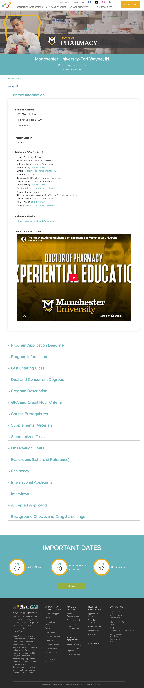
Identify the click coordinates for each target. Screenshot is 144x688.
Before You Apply (51, 613)
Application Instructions (30, 7)
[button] (74, 95)
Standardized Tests (52, 636)
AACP (98, 685)
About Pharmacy (94, 630)
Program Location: (23, 137)
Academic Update (52, 644)
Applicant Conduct (56, 7)
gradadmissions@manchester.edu (39, 170)
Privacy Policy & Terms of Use (75, 685)
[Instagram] (103, 2)
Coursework (50, 632)
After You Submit (51, 648)
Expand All (13, 86)
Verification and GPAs (51, 653)
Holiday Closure (34, 567)
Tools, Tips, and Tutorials (94, 621)
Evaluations (49, 640)
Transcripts (49, 628)
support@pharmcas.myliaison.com (123, 630)
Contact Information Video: (28, 231)
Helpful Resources (102, 7)
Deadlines (49, 617)
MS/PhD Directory (73, 654)
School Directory (79, 7)
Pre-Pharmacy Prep (95, 626)
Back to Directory (14, 78)
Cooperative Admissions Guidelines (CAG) (73, 626)
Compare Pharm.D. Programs (74, 649)
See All (72, 586)
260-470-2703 (38, 167)
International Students (50, 660)
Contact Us (78, 2)
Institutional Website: (25, 216)
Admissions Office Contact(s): (29, 152)
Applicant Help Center (94, 614)
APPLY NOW (130, 4)
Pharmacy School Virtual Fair (77, 567)
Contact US (116, 606)
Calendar (64, 2)
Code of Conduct (73, 620)
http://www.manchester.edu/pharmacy (35, 221)
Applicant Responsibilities (73, 614)
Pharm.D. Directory (74, 644)
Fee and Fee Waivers (50, 623)
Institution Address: (24, 109)
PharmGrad (92, 634)
